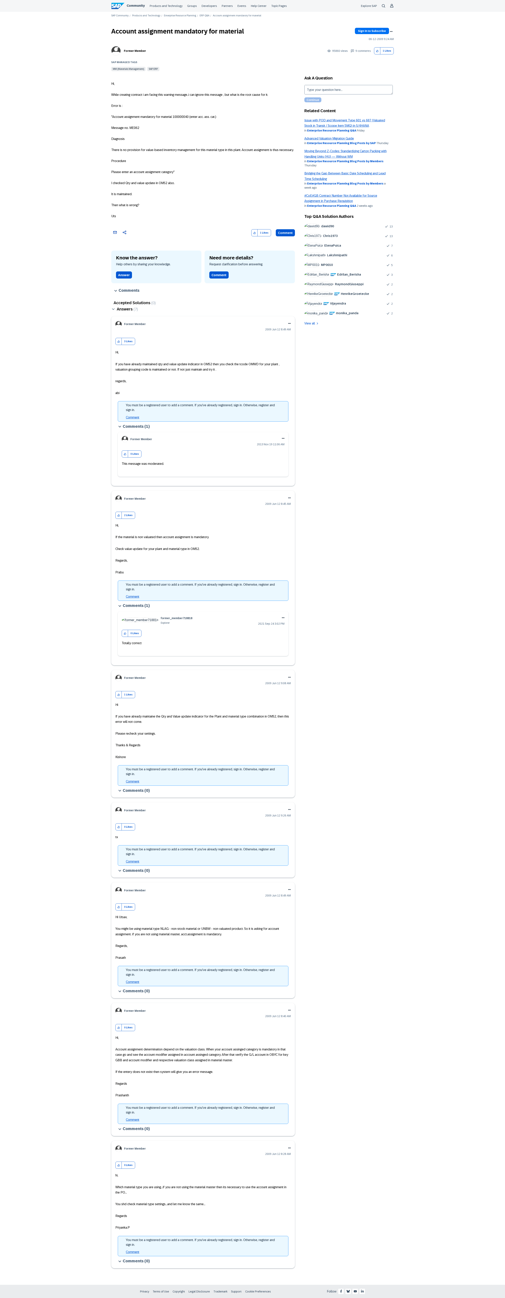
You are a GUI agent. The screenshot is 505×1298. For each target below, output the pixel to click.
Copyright (179, 1291)
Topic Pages (279, 5)
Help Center (259, 5)
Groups (192, 5)
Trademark (220, 1291)
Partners (227, 5)
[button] (377, 51)
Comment (285, 233)
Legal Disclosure (199, 1291)
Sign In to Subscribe (372, 31)
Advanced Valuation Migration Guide (329, 138)
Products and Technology (166, 5)
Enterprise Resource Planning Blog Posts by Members (345, 161)
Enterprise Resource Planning (180, 15)
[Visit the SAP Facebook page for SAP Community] (341, 1291)
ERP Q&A (204, 15)
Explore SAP (369, 5)
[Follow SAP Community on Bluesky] (348, 1291)
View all (309, 323)
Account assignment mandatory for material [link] (237, 15)
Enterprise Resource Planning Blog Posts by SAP (341, 143)
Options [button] (391, 31)
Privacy (144, 1291)
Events (242, 5)
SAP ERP (153, 69)
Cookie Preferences (258, 1291)
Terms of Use (161, 1291)
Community (136, 5)
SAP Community (120, 15)
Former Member (135, 50)
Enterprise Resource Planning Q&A (331, 130)
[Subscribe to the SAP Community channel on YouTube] (355, 1291)
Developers (209, 5)
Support (236, 1291)
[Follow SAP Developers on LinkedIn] (362, 1291)
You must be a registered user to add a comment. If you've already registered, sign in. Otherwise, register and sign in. (200, 407)
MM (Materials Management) (128, 69)
